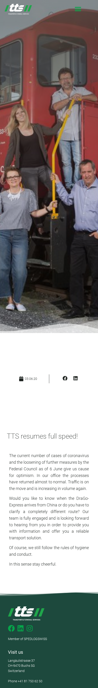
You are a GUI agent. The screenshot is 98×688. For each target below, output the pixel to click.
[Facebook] (11, 628)
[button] (78, 9)
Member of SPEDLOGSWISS (27, 639)
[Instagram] (29, 628)
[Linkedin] (20, 628)
